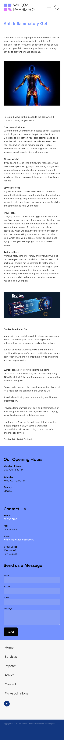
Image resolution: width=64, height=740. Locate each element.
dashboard (23, 723)
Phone (7, 586)
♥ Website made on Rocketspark (42, 723)
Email (6, 597)
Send (11, 632)
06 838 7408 (10, 519)
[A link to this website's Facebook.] (7, 703)
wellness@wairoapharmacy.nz (19, 539)
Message (8, 608)
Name (6, 575)
